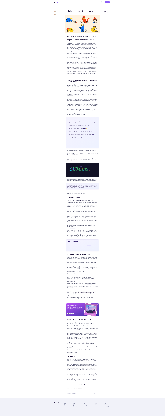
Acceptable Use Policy (107, 406)
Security (105, 403)
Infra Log (74, 404)
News (65, 406)
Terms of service (106, 405)
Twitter (96, 404)
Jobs (65, 405)
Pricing (65, 404)
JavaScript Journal (76, 409)
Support (85, 404)
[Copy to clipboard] (98, 164)
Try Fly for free (70, 313)
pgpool (75, 120)
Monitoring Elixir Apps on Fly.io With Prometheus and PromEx (107, 17)
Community (96, 405)
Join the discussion (78, 388)
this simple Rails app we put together (86, 243)
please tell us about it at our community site (88, 375)
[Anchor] (66, 80)
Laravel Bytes (75, 406)
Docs (84, 403)
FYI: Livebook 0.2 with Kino (107, 12)
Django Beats (75, 408)
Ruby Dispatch (75, 407)
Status (85, 406)
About (65, 403)
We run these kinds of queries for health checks (87, 292)
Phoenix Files (75, 405)
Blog (74, 403)
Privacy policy (106, 404)
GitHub (96, 403)
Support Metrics (86, 405)
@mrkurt (57, 14)
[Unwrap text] (97, 164)
